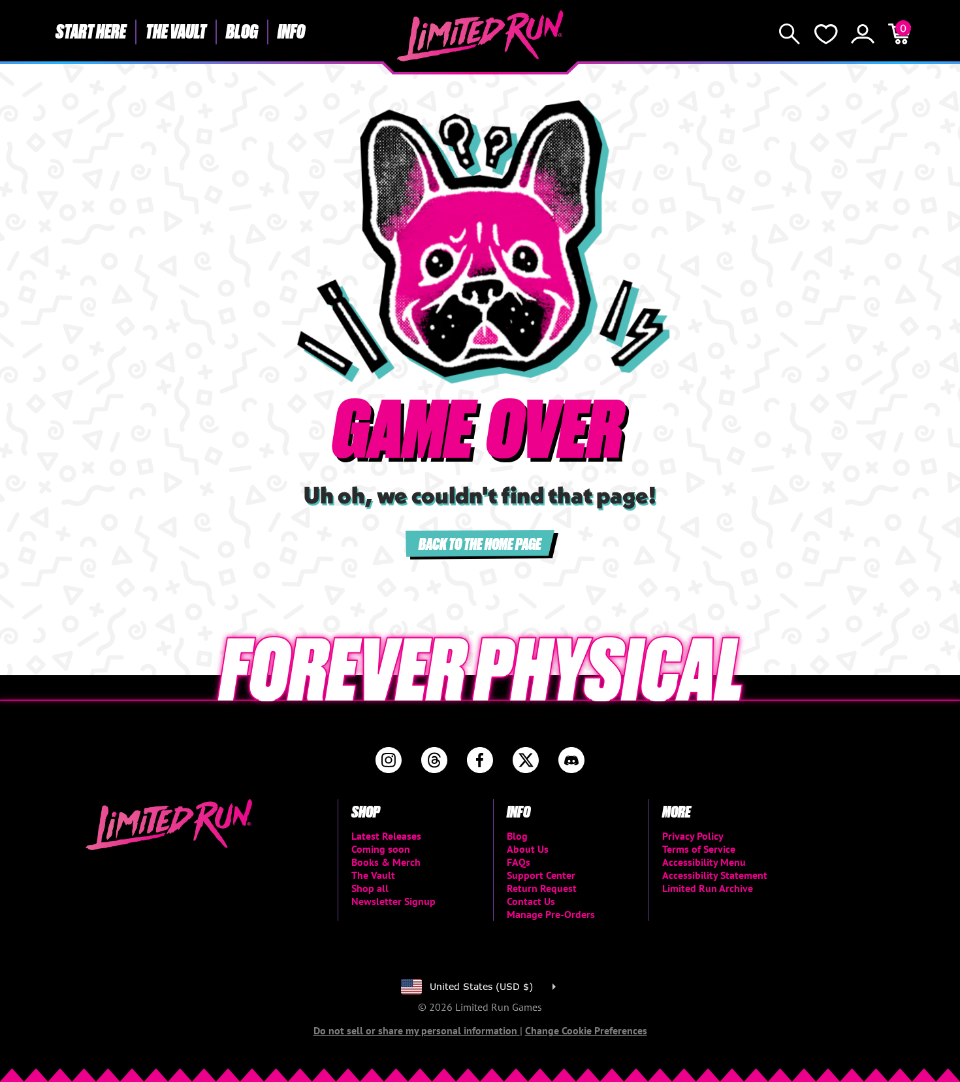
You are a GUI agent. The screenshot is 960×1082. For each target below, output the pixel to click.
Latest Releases (386, 835)
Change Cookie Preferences (586, 1030)
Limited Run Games (480, 35)
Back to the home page (480, 543)
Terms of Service (698, 848)
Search (789, 34)
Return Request (542, 888)
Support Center (541, 875)
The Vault (176, 30)
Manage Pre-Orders (551, 914)
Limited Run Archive (707, 888)
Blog (242, 30)
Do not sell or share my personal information (416, 1030)
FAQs (518, 861)
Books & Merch (386, 861)
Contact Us (531, 901)
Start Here (91, 30)
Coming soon (380, 848)
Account (862, 34)
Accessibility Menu (704, 861)
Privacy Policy (693, 835)
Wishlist (826, 34)
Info (291, 30)
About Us (528, 848)
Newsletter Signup (393, 901)
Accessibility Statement (714, 875)
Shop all (370, 888)
